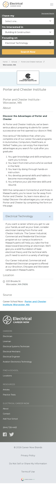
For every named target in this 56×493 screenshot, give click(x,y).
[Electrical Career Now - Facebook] (5, 434)
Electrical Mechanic (11, 351)
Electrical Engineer (11, 356)
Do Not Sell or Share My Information (28, 463)
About (5, 408)
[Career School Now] (28, 480)
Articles (6, 389)
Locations (7, 376)
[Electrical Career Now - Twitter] (11, 434)
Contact (6, 414)
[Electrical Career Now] (12, 4)
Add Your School (10, 419)
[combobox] (28, 21)
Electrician (7, 336)
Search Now (28, 51)
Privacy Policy (28, 455)
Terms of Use (28, 472)
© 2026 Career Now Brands (28, 447)
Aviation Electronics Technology (17, 362)
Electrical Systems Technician (16, 346)
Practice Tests (9, 395)
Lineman (7, 341)
